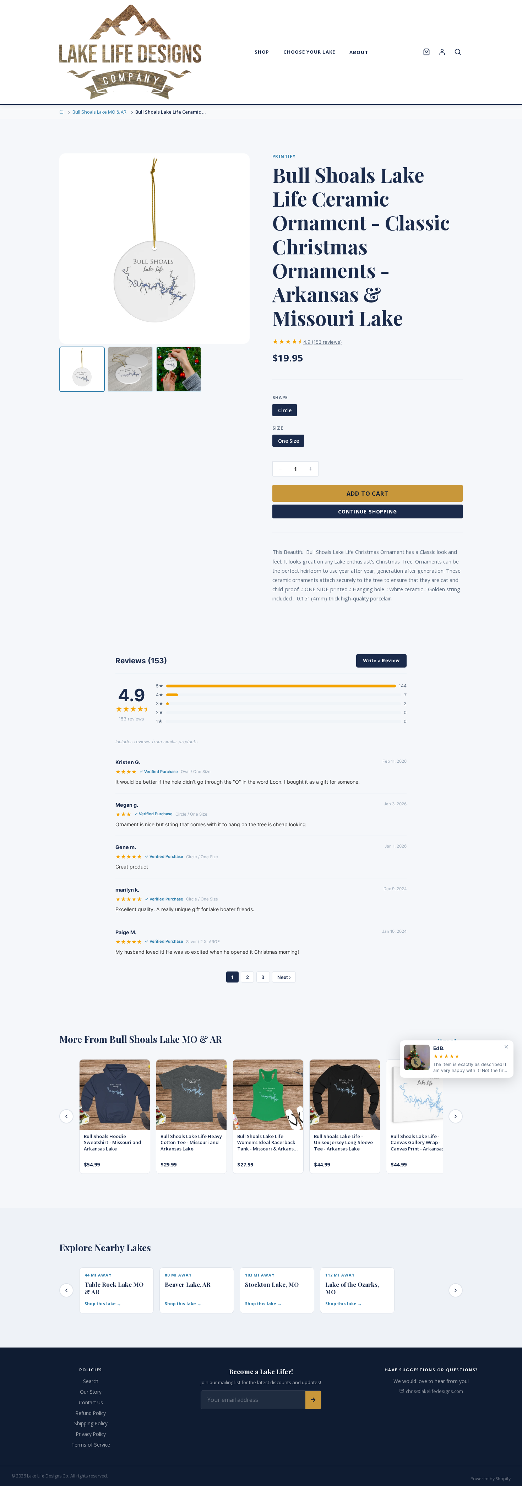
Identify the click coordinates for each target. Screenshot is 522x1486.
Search (90, 1381)
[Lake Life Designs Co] (130, 52)
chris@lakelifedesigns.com (434, 1391)
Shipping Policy (91, 1423)
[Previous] (66, 1116)
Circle (285, 410)
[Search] (458, 52)
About (358, 52)
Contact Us (91, 1402)
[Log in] (442, 52)
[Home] (61, 112)
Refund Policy (91, 1413)
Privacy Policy (91, 1434)
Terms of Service (90, 1444)
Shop (262, 52)
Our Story (91, 1391)
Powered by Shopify (491, 1479)
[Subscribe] (313, 1400)
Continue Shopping (367, 511)
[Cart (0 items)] (426, 52)
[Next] (455, 1116)
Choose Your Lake (309, 52)
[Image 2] (130, 369)
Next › (284, 977)
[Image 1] (82, 369)
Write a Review (381, 660)
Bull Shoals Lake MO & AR (99, 112)
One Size (288, 440)
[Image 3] (178, 369)
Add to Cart (368, 493)
